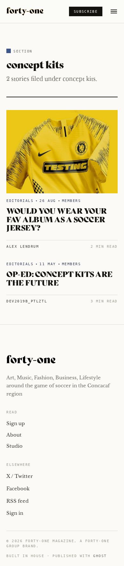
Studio (14, 446)
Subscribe (86, 12)
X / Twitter (19, 476)
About (14, 435)
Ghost (100, 556)
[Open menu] (113, 11)
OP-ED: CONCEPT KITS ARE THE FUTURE (59, 277)
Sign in (14, 513)
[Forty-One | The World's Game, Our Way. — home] (25, 11)
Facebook (18, 489)
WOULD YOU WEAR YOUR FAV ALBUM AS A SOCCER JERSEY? (56, 219)
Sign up (15, 423)
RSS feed (17, 501)
